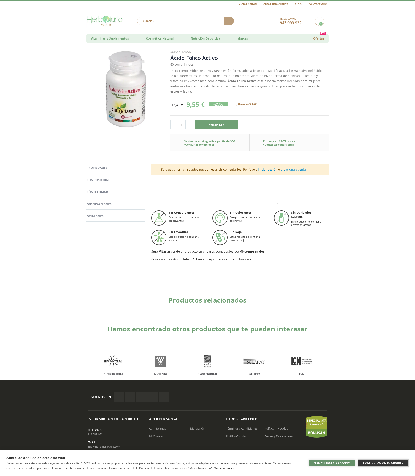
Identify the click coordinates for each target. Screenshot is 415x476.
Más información (224, 468)
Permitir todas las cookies (332, 463)
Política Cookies (236, 436)
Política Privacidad (276, 428)
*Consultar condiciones (199, 144)
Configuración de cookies (383, 463)
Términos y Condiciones (241, 428)
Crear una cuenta (275, 4)
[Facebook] (119, 397)
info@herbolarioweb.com (104, 447)
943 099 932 (95, 434)
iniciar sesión (267, 169)
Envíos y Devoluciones (279, 436)
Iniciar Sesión (247, 4)
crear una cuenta (293, 169)
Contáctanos (318, 4)
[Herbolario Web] (105, 21)
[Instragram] (141, 397)
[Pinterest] (152, 397)
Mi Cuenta (156, 436)
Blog (298, 4)
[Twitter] (130, 397)
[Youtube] (164, 397)
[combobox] (185, 21)
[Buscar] (229, 21)
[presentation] (84, 362)
